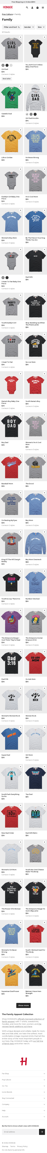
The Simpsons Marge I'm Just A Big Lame (35, 910)
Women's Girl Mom (9, 870)
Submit (42, 1132)
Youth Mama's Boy (33, 401)
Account (5, 1117)
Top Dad (29, 794)
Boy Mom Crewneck (33, 559)
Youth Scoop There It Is (11, 599)
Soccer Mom (31, 362)
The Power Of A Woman (11, 909)
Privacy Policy (22, 1146)
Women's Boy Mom (9, 238)
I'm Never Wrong (32, 157)
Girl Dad (5, 69)
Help (3, 1110)
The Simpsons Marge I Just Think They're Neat (11, 639)
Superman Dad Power (10, 991)
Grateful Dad (7, 114)
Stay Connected (8, 1098)
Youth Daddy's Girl (9, 323)
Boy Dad (5, 442)
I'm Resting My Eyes (9, 520)
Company (5, 1104)
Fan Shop (5, 1074)
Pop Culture (7, 14)
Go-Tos (5, 1086)
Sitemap (5, 1146)
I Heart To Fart (7, 362)
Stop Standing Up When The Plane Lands (35, 324)
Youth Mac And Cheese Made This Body (35, 871)
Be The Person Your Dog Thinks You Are (35, 239)
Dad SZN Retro (31, 833)
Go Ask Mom (31, 679)
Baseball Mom (7, 484)
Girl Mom (29, 755)
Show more (23, 1005)
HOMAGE (12, 1143)
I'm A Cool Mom (32, 197)
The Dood (30, 484)
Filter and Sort (10, 27)
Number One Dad (32, 599)
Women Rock (31, 716)
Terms (12, 1146)
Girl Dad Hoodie (32, 118)
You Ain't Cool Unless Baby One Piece (34, 66)
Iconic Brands (7, 1092)
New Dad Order (8, 833)
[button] (37, 7)
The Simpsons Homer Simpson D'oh (34, 639)
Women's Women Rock (11, 716)
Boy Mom (29, 520)
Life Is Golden (7, 157)
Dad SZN (29, 277)
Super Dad (6, 755)
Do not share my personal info (13, 1150)
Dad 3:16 (5, 679)
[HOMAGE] (8, 7)
